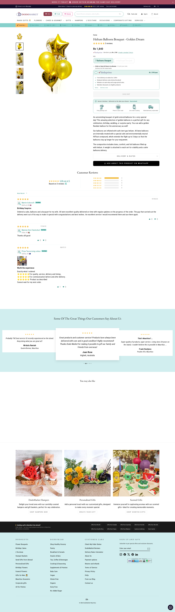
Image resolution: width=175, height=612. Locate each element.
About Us (88, 556)
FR (158, 6)
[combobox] (99, 14)
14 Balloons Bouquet (124, 60)
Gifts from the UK (95, 525)
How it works (151, 529)
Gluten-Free (54, 579)
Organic (53, 583)
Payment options (91, 560)
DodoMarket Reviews (92, 548)
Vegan (52, 575)
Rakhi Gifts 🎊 (24, 20)
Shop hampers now (39, 512)
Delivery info (147, 6)
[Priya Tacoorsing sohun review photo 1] (22, 261)
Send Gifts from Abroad (24, 560)
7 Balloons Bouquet (103, 60)
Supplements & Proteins (58, 568)
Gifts (68, 20)
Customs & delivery (139, 529)
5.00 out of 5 (65, 181)
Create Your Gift (87, 512)
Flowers (38, 20)
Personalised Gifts (22, 564)
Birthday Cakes (21, 548)
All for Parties (21, 587)
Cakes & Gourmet (54, 20)
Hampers (79, 20)
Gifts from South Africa (97, 529)
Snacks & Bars (55, 556)
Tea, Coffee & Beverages (59, 560)
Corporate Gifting (123, 20)
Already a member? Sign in (125, 52)
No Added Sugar (56, 591)
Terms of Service (91, 568)
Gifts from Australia (125, 525)
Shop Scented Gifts (136, 512)
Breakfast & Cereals (57, 552)
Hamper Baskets (22, 556)
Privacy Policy (90, 571)
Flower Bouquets (22, 544)
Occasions (105, 20)
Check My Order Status (93, 544)
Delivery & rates (126, 156)
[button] (99, 43)
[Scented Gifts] (136, 473)
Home (95, 35)
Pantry (52, 548)
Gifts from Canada (112, 525)
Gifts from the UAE (153, 525)
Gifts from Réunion (125, 529)
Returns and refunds (92, 564)
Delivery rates (104, 87)
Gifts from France (111, 529)
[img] (23, 199)
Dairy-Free (54, 587)
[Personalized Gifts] (87, 473)
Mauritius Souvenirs (23, 579)
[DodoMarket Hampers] (39, 473)
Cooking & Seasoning (58, 564)
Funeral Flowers (21, 571)
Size (94, 56)
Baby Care (53, 571)
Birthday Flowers (22, 568)
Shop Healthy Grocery (58, 544)
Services (139, 20)
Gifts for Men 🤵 (22, 575)
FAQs (87, 575)
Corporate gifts (21, 583)
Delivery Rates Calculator (94, 552)
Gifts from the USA (139, 525)
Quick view (32, 419)
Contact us (89, 583)
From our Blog (90, 579)
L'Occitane (91, 20)
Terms (96, 87)
